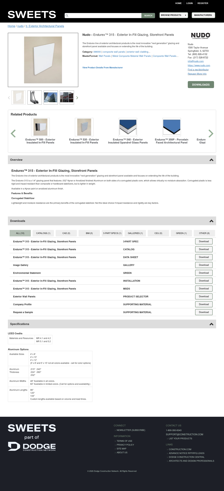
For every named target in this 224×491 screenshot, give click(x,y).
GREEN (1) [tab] (185, 233)
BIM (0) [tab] (88, 233)
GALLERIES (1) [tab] (136, 233)
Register (203, 3)
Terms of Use (124, 440)
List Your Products (173, 438)
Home (178, 3)
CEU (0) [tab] (161, 233)
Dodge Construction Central (179, 456)
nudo (15, 26)
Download (209, 241)
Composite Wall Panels (159, 55)
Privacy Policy (125, 444)
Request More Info (202, 73)
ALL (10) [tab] (15, 233)
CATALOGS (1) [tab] (39, 233)
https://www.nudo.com (204, 65)
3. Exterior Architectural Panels (39, 26)
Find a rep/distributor (203, 69)
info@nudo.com (201, 61)
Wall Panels (99, 55)
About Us (122, 452)
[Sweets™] (32, 14)
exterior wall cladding (132, 51)
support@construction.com (177, 434)
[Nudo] (206, 36)
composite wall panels (108, 51)
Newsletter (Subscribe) (131, 429)
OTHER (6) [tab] (209, 233)
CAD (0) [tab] (64, 233)
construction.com (173, 449)
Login (189, 3)
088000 (91, 51)
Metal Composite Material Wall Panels (126, 55)
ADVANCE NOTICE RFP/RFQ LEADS (179, 453)
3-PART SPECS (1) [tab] (112, 233)
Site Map (121, 448)
